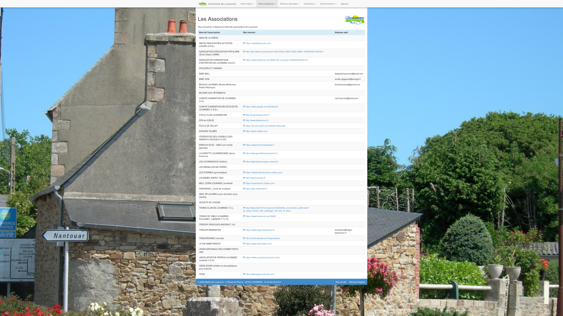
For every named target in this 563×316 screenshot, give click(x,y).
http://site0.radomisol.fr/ (256, 188)
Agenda (344, 3)
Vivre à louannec (266, 3)
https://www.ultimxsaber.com (258, 243)
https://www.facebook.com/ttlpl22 (260, 216)
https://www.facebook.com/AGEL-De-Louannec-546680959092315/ (276, 59)
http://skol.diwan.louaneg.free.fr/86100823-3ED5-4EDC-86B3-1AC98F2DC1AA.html (284, 51)
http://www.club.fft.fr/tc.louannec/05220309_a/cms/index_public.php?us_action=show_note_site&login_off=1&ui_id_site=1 (276, 209)
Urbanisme (309, 3)
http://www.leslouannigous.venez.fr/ (261, 161)
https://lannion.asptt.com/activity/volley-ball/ (265, 125)
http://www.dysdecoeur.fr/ (257, 120)
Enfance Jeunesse (289, 3)
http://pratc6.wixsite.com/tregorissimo (262, 238)
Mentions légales (357, 281)
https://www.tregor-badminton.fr (260, 229)
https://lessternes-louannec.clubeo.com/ (264, 172)
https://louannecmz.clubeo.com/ (260, 183)
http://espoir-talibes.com (256, 131)
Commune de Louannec (222, 4)
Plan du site (341, 281)
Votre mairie (246, 3)
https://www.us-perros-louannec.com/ (262, 257)
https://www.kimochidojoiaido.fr (259, 144)
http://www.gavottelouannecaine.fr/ (261, 153)
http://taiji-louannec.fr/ (255, 177)
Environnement (327, 3)
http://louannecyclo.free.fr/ (257, 114)
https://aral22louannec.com (258, 43)
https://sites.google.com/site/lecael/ (261, 106)
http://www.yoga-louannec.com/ (260, 274)
